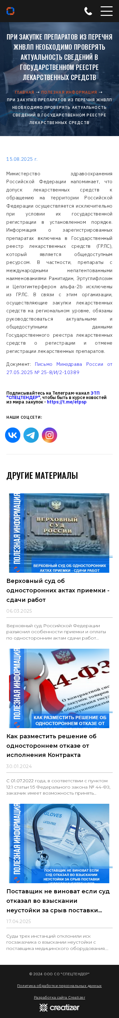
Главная (24, 92)
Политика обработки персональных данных (59, 985)
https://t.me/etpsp (67, 402)
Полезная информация (69, 92)
